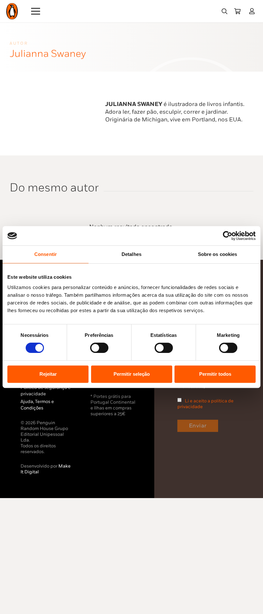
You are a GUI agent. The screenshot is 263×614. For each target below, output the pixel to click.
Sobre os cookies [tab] (217, 254)
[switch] (99, 348)
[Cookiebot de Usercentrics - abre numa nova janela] (227, 236)
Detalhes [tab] (131, 254)
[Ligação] (253, 11)
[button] (224, 11)
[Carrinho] (237, 11)
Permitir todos (215, 374)
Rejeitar (48, 374)
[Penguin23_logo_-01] (12, 11)
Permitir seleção (132, 374)
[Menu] (36, 11)
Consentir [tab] (45, 254)
